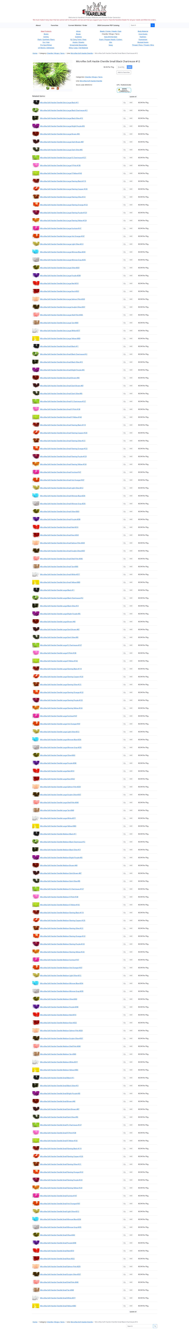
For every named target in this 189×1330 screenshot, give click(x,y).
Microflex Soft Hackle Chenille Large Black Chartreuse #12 (61, 598)
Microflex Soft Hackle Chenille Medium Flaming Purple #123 (62, 944)
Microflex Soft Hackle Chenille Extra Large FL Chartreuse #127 (63, 158)
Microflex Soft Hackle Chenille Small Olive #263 (57, 1235)
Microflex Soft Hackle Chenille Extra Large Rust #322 (59, 291)
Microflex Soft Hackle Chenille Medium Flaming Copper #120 (62, 920)
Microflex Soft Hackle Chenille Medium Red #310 (58, 1015)
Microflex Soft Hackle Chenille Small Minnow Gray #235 (60, 1227)
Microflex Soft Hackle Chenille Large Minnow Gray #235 (60, 747)
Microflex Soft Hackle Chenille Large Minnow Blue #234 (60, 739)
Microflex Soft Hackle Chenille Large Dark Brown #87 (59, 629)
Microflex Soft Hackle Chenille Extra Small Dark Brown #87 (61, 386)
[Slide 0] (47, 88)
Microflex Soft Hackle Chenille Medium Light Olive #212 (60, 975)
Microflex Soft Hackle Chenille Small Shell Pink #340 (59, 1282)
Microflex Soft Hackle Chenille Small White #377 (58, 1298)
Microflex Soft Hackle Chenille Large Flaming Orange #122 (61, 692)
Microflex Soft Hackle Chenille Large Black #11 (57, 590)
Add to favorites (124, 72)
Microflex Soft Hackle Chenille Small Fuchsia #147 (58, 1196)
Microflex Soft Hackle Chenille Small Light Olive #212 (59, 1211)
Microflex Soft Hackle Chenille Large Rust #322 (57, 779)
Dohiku (46, 37)
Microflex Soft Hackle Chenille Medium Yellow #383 (59, 1070)
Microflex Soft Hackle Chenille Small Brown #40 (57, 1101)
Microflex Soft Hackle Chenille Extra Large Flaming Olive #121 (63, 197)
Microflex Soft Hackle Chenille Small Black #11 (57, 1078)
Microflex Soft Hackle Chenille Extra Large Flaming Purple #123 (63, 213)
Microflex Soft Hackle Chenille (82, 53)
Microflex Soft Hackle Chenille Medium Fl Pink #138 (59, 897)
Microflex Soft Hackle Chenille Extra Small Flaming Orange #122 (63, 448)
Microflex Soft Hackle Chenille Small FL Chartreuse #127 (61, 1125)
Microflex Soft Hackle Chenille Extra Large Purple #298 (60, 275)
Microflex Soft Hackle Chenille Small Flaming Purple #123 (61, 1180)
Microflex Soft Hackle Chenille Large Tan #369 (57, 810)
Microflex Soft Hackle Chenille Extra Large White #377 (60, 331)
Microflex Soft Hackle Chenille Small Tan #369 (57, 1290)
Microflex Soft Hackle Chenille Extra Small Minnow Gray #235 (62, 504)
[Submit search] (153, 25)
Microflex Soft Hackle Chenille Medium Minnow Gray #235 (61, 991)
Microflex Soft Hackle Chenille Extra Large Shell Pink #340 (61, 315)
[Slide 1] (52, 88)
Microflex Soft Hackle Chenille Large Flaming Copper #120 (61, 677)
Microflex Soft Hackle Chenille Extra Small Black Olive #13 (61, 362)
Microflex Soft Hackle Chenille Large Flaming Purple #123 (61, 700)
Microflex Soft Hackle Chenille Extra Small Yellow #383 (60, 582)
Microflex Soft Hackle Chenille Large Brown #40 (57, 622)
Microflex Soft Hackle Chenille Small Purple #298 (58, 1243)
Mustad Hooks (143, 42)
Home (35, 53)
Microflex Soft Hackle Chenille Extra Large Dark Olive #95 (61, 150)
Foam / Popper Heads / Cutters (110, 39)
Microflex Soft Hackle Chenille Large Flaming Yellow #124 (61, 708)
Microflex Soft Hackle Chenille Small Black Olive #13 (59, 1086)
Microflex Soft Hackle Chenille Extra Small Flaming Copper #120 (63, 433)
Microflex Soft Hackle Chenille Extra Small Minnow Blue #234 (62, 496)
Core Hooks (143, 34)
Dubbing (78, 37)
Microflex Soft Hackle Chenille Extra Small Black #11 (59, 346)
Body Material (143, 31)
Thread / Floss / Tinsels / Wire (143, 45)
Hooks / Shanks (78, 42)
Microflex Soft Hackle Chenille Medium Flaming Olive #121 (61, 928)
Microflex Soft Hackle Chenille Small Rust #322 (57, 1259)
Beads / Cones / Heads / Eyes (110, 31)
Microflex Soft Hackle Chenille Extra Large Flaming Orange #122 (64, 205)
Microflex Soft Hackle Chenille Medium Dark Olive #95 (60, 881)
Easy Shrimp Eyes (110, 37)
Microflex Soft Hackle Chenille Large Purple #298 (58, 763)
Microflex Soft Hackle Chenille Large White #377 (58, 818)
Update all (133, 97)
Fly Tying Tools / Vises (78, 39)
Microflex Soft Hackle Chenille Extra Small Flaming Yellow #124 (63, 464)
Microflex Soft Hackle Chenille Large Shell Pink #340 (59, 802)
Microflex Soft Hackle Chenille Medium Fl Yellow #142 (60, 905)
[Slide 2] (57, 88)
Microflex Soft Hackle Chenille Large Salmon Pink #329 (60, 787)
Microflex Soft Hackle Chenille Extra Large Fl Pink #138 (60, 165)
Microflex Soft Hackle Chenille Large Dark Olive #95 (59, 637)
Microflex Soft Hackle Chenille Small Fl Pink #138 (58, 1133)
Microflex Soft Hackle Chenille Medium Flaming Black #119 (62, 913)
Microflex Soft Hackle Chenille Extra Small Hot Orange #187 (62, 480)
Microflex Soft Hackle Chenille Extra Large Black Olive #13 (61, 118)
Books (46, 34)
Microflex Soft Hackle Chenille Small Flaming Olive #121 (60, 1164)
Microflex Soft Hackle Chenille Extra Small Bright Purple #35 (62, 370)
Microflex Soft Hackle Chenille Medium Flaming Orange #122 (62, 936)
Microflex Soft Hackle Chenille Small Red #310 (57, 1251)
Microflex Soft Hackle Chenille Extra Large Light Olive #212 (61, 244)
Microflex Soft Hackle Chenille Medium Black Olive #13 (60, 850)
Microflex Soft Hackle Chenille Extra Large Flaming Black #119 (63, 181)
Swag (111, 45)
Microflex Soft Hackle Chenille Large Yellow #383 (58, 826)
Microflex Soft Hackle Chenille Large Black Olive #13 (59, 606)
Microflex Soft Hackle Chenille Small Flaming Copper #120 (61, 1156)
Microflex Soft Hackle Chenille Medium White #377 (59, 1062)
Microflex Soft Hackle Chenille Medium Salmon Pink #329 (61, 1030)
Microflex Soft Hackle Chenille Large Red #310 (57, 771)
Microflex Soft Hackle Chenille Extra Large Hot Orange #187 (62, 236)
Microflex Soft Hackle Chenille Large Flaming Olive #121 (60, 684)
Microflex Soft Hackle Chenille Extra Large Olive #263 (59, 268)
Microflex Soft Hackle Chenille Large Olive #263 (57, 755)
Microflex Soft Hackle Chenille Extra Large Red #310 (59, 283)
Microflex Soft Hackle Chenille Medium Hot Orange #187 (61, 968)
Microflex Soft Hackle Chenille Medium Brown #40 (58, 865)
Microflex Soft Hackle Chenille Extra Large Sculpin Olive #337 (62, 307)
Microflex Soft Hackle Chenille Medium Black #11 (58, 834)
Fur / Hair (46, 42)
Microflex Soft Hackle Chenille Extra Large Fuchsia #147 (60, 228)
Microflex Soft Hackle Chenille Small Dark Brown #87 (59, 1109)
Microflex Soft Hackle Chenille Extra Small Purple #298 (60, 519)
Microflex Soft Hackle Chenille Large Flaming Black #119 (61, 669)
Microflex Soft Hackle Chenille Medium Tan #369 (58, 1054)
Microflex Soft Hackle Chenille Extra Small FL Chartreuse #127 (63, 401)
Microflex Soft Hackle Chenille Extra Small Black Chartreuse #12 (63, 354)
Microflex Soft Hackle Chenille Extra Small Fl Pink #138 (60, 409)
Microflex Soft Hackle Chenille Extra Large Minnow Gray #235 (63, 260)
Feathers (143, 37)
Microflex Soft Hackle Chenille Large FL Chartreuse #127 (61, 645)
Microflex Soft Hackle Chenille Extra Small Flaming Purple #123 (63, 456)
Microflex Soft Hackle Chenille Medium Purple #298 (59, 1007)
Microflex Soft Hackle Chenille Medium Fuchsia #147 (59, 960)
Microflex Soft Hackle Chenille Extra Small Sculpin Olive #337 (62, 551)
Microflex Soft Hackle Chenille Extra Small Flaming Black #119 (63, 425)
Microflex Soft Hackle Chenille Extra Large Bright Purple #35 (62, 126)
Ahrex (78, 31)
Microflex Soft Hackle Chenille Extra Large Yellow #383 (60, 338)
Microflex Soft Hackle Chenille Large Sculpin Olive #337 (60, 795)
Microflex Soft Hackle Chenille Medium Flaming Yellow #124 (62, 952)
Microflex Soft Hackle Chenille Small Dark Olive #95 (59, 1117)
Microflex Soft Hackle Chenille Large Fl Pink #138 (58, 653)
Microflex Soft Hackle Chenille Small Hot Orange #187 (60, 1203)
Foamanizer (143, 39)
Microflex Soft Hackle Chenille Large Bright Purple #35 (60, 614)
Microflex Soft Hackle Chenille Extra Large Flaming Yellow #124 (63, 220)
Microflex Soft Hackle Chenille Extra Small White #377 (60, 574)
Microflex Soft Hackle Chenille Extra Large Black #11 (59, 102)
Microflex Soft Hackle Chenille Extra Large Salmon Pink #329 (62, 299)
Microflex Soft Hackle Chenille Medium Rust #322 (58, 1023)
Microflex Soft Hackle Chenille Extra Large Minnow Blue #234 (62, 252)
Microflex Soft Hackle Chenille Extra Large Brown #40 (60, 134)
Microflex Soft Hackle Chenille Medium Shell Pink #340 (60, 1046)
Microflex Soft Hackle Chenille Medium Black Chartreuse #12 (62, 842)
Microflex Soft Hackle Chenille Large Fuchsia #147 (58, 716)
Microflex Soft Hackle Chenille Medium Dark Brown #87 (60, 873)
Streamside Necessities (78, 45)
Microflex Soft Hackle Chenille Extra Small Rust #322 (59, 535)
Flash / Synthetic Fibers (46, 39)
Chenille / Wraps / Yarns (56, 53)
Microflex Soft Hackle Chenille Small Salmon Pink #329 (60, 1266)
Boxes (78, 34)
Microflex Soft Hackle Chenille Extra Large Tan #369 (59, 323)
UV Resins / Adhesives (46, 48)
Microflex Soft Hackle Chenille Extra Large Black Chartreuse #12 (63, 110)
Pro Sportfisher (46, 45)
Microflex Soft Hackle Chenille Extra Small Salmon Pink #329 (62, 543)
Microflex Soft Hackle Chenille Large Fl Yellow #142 (59, 661)
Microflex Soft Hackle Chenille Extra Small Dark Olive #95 (61, 393)
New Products (46, 31)
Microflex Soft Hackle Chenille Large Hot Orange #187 (60, 724)
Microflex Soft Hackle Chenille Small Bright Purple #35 (60, 1093)
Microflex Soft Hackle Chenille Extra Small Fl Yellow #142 (61, 417)
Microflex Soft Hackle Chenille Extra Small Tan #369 (59, 566)
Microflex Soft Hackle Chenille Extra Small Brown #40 (59, 378)
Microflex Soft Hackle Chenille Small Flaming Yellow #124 (61, 1188)
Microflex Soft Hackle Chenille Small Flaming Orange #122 (61, 1172)
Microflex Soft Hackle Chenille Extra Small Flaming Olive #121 (62, 441)
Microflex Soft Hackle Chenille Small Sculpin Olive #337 (60, 1274)
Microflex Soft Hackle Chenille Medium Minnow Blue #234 (61, 983)
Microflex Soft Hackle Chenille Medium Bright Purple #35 (61, 857)
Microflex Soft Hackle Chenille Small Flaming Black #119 (60, 1148)
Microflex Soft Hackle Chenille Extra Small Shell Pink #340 (61, 559)
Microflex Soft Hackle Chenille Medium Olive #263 (58, 999)
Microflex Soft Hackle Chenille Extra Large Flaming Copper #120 (63, 189)
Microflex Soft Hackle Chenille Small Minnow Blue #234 (60, 1219)
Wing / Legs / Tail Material (78, 48)
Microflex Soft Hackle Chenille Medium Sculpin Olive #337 (61, 1038)
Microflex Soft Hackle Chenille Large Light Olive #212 (59, 732)
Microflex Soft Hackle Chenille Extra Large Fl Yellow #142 (61, 173)
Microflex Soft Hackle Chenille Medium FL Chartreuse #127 (62, 889)
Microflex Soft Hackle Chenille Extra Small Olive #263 (59, 511)
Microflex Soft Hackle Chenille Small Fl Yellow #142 (58, 1141)
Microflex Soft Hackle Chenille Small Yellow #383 (58, 1306)
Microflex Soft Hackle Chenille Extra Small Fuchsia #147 (60, 472)
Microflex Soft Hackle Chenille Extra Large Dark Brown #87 (62, 142)
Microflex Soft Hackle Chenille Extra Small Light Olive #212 (61, 488)
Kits (110, 42)
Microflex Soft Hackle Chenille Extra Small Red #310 (59, 527)
